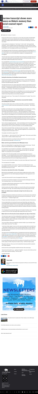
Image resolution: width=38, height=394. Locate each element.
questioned (6, 72)
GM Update (1, 18)
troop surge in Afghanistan (11, 233)
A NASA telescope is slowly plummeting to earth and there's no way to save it (14, 329)
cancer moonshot (5, 105)
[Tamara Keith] (3, 262)
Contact (15, 371)
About (15, 369)
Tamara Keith (6, 26)
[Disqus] (19, 352)
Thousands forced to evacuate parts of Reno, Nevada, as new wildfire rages (21, 317)
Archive (30, 374)
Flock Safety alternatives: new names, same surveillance (11, 325)
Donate (34, 1)
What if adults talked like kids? (6, 333)
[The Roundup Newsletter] (19, 294)
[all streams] (36, 5)
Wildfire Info (1, 26)
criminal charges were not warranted (16, 61)
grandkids (5, 236)
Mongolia (20, 237)
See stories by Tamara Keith (12, 265)
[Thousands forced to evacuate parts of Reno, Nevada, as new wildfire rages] (4, 319)
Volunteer (27, 1)
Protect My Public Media (32, 372)
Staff (22, 372)
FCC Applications (32, 369)
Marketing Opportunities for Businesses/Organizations (25, 370)
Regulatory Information (23, 375)
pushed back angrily (16, 70)
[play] (3, 5)
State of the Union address (7, 74)
